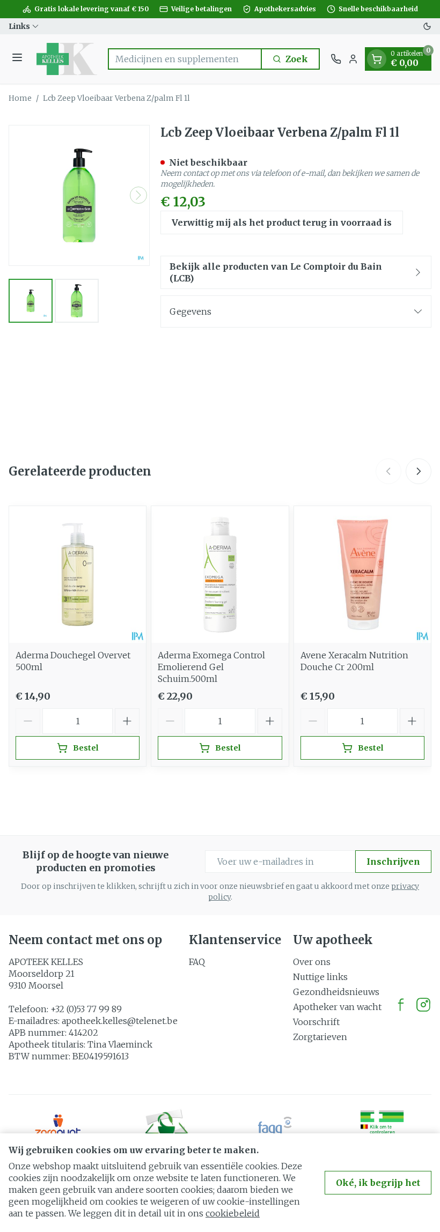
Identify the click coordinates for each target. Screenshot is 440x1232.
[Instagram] (423, 1005)
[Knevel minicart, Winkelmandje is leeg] (376, 59)
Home (20, 98)
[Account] (353, 59)
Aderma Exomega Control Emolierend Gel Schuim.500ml (211, 667)
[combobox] (185, 59)
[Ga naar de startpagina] (66, 59)
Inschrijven (393, 861)
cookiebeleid (233, 1213)
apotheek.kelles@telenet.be (120, 1020)
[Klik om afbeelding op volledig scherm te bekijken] (79, 195)
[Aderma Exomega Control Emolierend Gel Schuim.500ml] (219, 574)
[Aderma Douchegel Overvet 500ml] (77, 574)
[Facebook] (401, 1005)
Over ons (312, 961)
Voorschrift (316, 1021)
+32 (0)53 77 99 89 (86, 1009)
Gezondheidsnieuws (336, 991)
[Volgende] (138, 195)
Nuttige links (320, 976)
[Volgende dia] (418, 471)
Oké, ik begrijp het (378, 1182)
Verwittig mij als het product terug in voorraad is (282, 222)
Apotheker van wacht (337, 1006)
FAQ (197, 961)
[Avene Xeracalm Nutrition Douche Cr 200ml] (362, 574)
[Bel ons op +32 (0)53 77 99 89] (336, 59)
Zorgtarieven (320, 1036)
